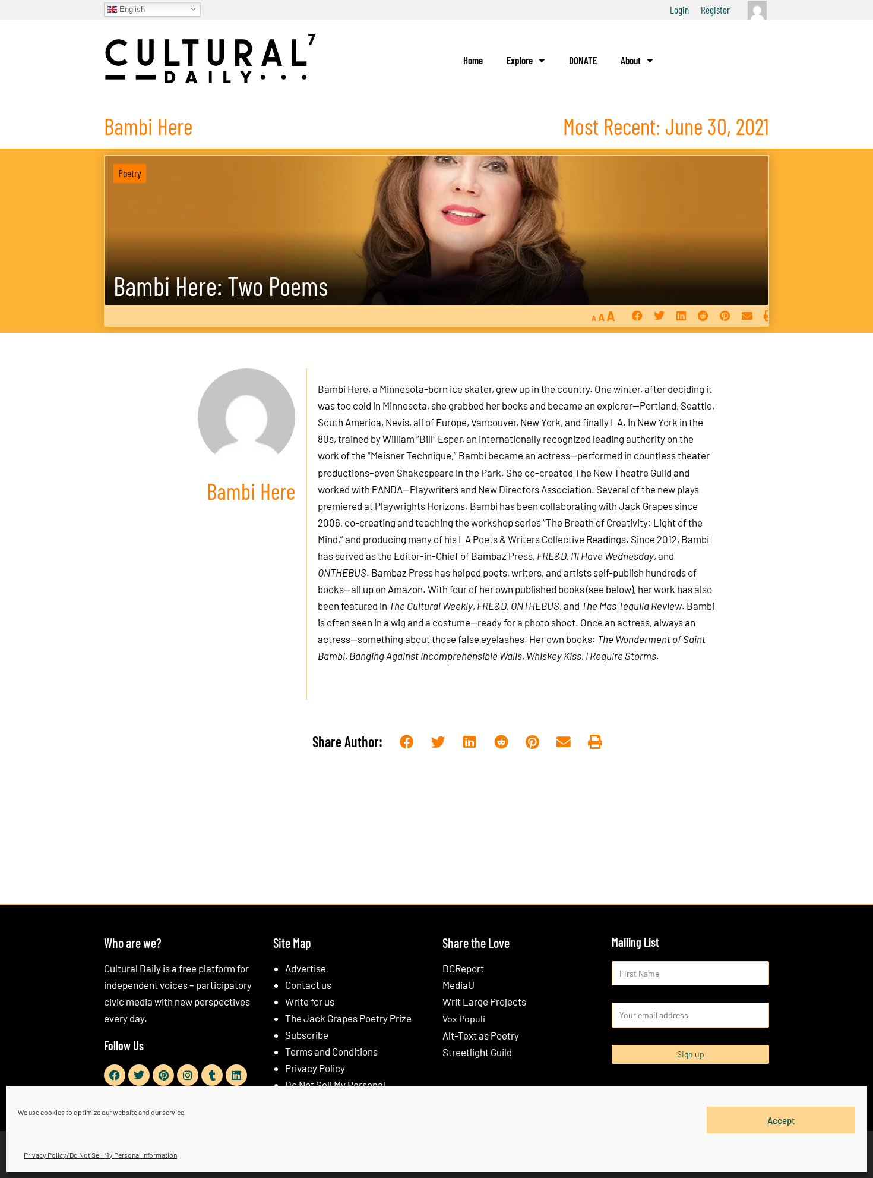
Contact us (308, 985)
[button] (637, 316)
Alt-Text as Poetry (480, 1035)
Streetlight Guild (477, 1052)
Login (679, 9)
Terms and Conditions (331, 1051)
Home (473, 60)
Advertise (305, 968)
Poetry (129, 172)
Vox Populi (463, 1018)
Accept (781, 1119)
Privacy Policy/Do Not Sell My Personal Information (100, 1155)
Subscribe (306, 1035)
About (631, 60)
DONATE (583, 60)
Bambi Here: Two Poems (220, 285)
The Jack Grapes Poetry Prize (348, 1018)
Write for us (309, 1001)
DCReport (463, 968)
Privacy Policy (315, 1068)
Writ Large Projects (484, 1001)
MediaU (458, 985)
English (131, 8)
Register (715, 9)
